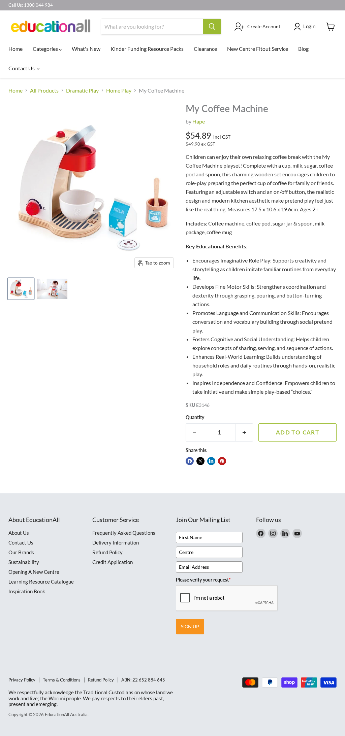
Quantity (195, 417)
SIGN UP (190, 626)
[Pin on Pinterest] (222, 461)
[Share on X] (200, 461)
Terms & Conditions (62, 679)
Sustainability (23, 562)
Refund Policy (107, 552)
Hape (198, 121)
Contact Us (22, 68)
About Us (18, 533)
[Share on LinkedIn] (211, 461)
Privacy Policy (21, 679)
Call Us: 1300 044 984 (30, 5)
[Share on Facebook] (190, 461)
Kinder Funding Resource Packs (147, 48)
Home (15, 48)
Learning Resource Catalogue (41, 582)
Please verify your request (203, 580)
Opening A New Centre (33, 572)
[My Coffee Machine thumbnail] (21, 289)
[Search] (212, 26)
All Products (44, 90)
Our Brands (21, 552)
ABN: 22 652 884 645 (143, 679)
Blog (303, 48)
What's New (86, 48)
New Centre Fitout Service (257, 48)
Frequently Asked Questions (123, 533)
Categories (46, 48)
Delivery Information (115, 542)
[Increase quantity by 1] (244, 432)
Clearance (205, 48)
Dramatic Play (82, 90)
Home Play (118, 90)
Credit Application (112, 562)
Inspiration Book (26, 591)
